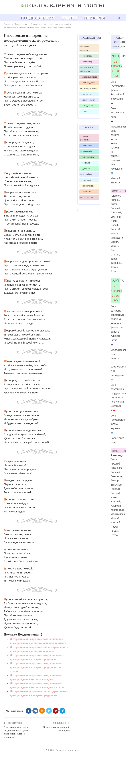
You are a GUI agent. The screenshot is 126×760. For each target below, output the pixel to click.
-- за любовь (86, 174)
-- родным (85, 162)
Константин (117, 510)
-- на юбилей (86, 145)
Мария (114, 242)
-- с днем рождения (84, 48)
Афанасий (116, 468)
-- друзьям (85, 168)
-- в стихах (85, 111)
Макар (114, 233)
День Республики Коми (117, 112)
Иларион (116, 505)
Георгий (115, 489)
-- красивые (85, 180)
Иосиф (114, 225)
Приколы (94, 18)
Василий (115, 208)
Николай (115, 522)
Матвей (115, 246)
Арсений (115, 463)
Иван (114, 221)
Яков (113, 271)
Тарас (114, 258)
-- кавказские (86, 197)
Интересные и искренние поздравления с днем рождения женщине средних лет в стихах (36, 667)
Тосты (69, 18)
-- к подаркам (86, 105)
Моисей (115, 518)
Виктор (115, 480)
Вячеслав (116, 484)
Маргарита (117, 237)
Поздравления (38, 18)
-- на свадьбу (86, 61)
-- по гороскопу (87, 100)
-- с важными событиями (86, 69)
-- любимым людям (89, 77)
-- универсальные (88, 88)
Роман (114, 531)
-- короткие (85, 191)
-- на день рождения (84, 138)
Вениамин (116, 476)
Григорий (116, 212)
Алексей (115, 195)
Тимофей (116, 263)
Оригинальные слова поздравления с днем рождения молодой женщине (16, 732)
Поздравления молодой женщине (56, 729)
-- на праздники (87, 82)
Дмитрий (116, 216)
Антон (114, 204)
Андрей (115, 200)
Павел (114, 526)
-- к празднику (87, 157)
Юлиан (114, 267)
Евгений (115, 493)
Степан (115, 254)
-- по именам (86, 94)
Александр (117, 455)
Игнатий (115, 501)
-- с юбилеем (86, 56)
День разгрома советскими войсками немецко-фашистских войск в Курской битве (118, 323)
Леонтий (115, 229)
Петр (113, 250)
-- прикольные (87, 186)
